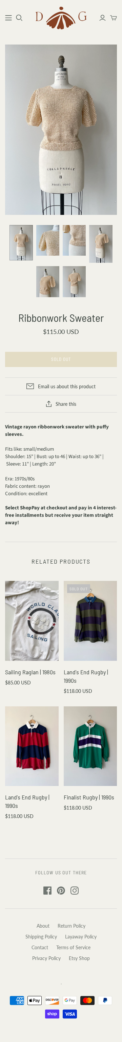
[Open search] (19, 18)
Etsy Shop (79, 958)
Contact (40, 947)
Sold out (61, 359)
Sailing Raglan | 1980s (30, 672)
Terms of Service (73, 947)
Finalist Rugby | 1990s (89, 797)
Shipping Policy (41, 936)
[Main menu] (8, 18)
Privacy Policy (46, 958)
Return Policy (71, 926)
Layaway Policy (81, 936)
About (43, 926)
